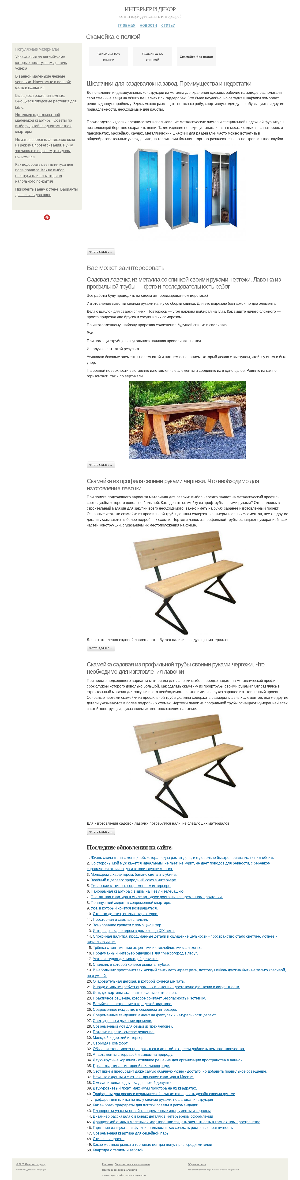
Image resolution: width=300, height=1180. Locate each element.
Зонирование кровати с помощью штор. (127, 925)
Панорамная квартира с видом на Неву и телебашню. (137, 891)
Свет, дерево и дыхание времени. (122, 1020)
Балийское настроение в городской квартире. (132, 1003)
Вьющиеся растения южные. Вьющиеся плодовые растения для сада (46, 101)
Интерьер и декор (149, 9)
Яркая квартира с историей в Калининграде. (131, 1065)
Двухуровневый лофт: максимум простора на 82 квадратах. (145, 1088)
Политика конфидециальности (119, 1169)
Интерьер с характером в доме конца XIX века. (134, 930)
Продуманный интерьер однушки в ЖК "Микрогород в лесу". (145, 953)
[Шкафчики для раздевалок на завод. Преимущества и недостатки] (187, 192)
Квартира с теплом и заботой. (118, 1150)
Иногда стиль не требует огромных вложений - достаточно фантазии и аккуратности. (166, 986)
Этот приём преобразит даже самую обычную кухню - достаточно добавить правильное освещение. (180, 1071)
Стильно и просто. (108, 1138)
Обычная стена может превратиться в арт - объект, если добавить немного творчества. (169, 1048)
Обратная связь (197, 1164)
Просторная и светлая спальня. (120, 919)
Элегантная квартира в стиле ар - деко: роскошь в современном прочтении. (157, 896)
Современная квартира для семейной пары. (131, 1133)
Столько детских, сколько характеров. (125, 913)
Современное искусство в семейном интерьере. (135, 1009)
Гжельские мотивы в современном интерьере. (131, 885)
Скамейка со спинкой (152, 56)
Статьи (168, 24)
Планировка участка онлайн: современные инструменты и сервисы (152, 1110)
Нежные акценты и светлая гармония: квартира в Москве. (143, 1076)
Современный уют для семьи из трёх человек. (133, 1026)
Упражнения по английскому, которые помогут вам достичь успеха (41, 62)
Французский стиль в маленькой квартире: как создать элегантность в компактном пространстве (176, 1121)
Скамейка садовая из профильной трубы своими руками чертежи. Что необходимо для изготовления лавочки (175, 668)
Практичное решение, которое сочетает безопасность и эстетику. (149, 998)
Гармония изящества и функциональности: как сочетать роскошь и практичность (163, 1127)
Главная (126, 24)
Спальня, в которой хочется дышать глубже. (131, 964)
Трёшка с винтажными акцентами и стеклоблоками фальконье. (147, 947)
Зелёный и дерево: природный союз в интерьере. (134, 880)
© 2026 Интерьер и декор (30, 1164)
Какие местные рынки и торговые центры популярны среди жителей (152, 1144)
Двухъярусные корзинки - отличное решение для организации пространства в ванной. (168, 1060)
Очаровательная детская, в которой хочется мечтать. (139, 981)
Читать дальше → (101, 251)
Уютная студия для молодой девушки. (125, 958)
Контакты (107, 1164)
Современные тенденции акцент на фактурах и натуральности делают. (155, 1015)
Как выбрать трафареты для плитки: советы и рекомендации (145, 1105)
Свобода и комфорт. (110, 1043)
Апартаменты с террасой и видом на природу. (133, 1054)
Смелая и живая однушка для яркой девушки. (132, 1082)
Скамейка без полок (196, 56)
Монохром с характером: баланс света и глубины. (134, 874)
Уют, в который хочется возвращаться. (124, 908)
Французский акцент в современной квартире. (131, 902)
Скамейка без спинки (109, 56)
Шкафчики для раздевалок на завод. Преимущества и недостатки (169, 83)
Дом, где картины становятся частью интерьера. (135, 992)
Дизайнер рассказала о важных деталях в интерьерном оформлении (153, 1116)
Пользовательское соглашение (132, 1164)
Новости (148, 24)
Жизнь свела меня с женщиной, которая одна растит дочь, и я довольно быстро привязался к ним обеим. (182, 857)
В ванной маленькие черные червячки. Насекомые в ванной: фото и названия (43, 82)
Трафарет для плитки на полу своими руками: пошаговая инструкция (153, 1099)
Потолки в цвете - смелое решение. (123, 1031)
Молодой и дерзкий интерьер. (118, 1037)
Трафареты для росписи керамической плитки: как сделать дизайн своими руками (164, 1093)
